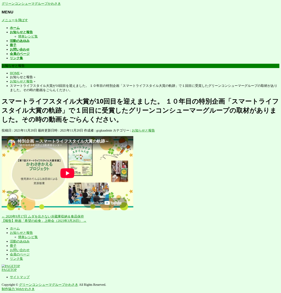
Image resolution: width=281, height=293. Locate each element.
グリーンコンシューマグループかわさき (31, 3)
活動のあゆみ (20, 241)
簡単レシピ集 (28, 36)
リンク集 (16, 258)
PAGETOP (9, 270)
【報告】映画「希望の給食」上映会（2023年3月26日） (44, 220)
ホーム (15, 228)
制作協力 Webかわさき (18, 289)
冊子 (13, 245)
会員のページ (20, 254)
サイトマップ (20, 277)
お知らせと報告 (143, 130)
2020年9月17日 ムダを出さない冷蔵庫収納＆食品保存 (43, 216)
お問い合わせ (20, 250)
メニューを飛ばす (15, 20)
